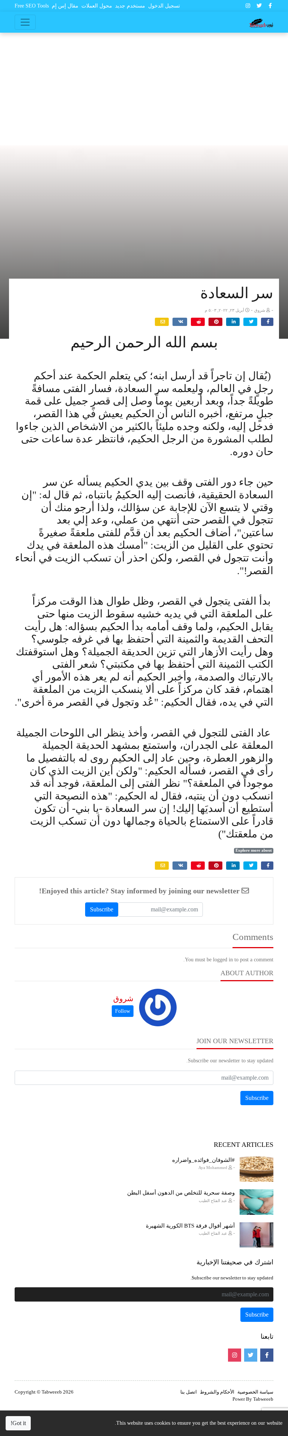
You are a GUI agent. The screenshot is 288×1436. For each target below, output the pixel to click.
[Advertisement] (144, 89)
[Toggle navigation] (25, 22)
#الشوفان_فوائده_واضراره (203, 1160)
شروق (123, 998)
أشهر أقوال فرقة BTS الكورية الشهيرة (190, 1226)
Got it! (18, 1423)
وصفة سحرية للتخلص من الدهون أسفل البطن (181, 1193)
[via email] (162, 322)
